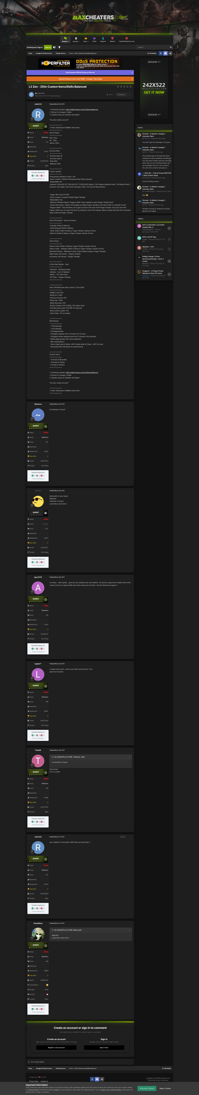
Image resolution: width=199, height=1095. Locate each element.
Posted (158, 138)
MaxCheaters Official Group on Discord (80, 72)
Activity (75, 41)
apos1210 (38, 577)
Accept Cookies (148, 1088)
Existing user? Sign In (35, 47)
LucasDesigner (150, 191)
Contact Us (44, 1081)
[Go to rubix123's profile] (31, 94)
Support (103, 41)
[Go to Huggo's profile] (139, 238)
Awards (112, 41)
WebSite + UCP (148, 247)
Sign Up (48, 47)
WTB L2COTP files (149, 237)
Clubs (94, 41)
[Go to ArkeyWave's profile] (38, 934)
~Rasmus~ (38, 404)
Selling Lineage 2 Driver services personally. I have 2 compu (153, 259)
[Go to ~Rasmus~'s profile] (38, 414)
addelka (145, 249)
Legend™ (38, 664)
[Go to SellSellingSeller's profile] (139, 226)
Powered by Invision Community (158, 1080)
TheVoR (38, 750)
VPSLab (147, 178)
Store (85, 41)
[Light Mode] (59, 47)
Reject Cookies (165, 1088)
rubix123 (40, 93)
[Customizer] (54, 47)
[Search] (170, 47)
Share (110, 94)
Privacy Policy (34, 1081)
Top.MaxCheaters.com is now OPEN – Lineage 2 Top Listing (80, 79)
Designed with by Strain (37, 1077)
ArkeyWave (38, 923)
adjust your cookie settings (111, 1090)
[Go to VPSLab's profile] (139, 174)
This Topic (162, 47)
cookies (56, 1090)
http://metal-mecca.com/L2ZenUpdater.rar (82, 109)
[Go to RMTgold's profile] (139, 257)
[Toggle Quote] (53, 757)
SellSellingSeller (148, 229)
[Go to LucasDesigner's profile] (139, 188)
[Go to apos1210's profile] (38, 588)
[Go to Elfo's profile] (139, 148)
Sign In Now (104, 1047)
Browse (64, 41)
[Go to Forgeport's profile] (139, 272)
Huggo (144, 239)
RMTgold (145, 263)
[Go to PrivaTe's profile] (38, 501)
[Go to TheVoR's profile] (38, 761)
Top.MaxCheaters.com (126, 41)
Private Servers (54, 96)
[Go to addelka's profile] (139, 248)
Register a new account (56, 1047)
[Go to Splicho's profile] (139, 135)
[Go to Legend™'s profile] (38, 674)
